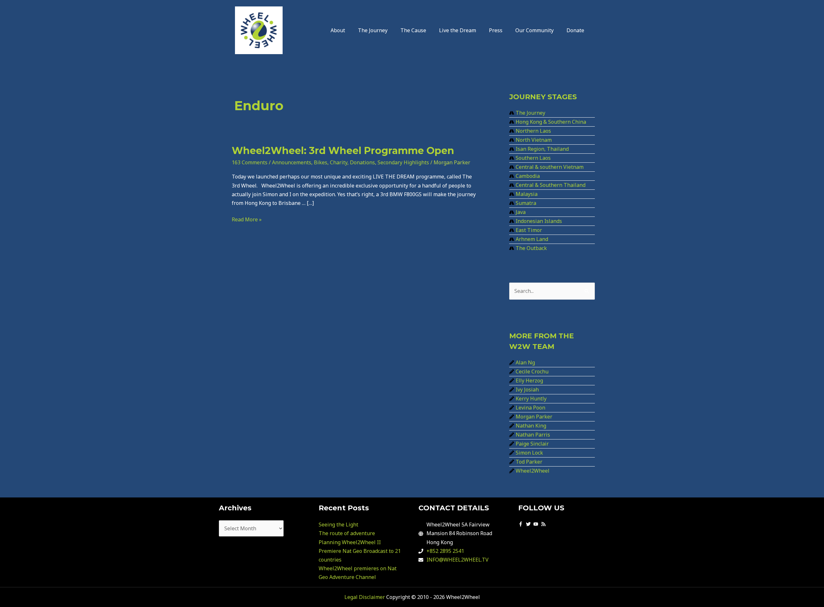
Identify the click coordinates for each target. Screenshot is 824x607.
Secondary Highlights (403, 162)
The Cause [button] (413, 30)
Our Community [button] (534, 30)
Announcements (291, 162)
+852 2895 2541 (445, 550)
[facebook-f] (521, 524)
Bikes (320, 162)
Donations (362, 162)
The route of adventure (347, 533)
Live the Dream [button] (457, 30)
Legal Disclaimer (364, 597)
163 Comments (249, 162)
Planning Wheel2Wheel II (350, 542)
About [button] (338, 30)
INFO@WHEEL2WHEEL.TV (457, 559)
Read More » (247, 219)
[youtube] (536, 524)
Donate (575, 30)
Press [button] (495, 30)
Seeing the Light (338, 524)
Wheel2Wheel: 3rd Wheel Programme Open (343, 151)
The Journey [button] (373, 30)
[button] (339, 30)
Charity (338, 162)
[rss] (544, 524)
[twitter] (529, 524)
